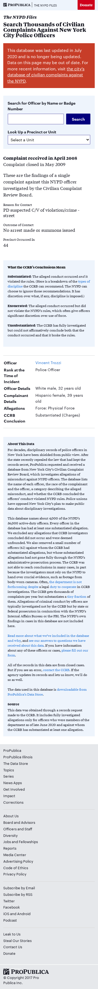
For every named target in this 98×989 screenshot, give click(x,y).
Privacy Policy (14, 873)
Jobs (7, 841)
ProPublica (12, 750)
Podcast (10, 920)
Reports (9, 848)
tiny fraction (76, 596)
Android (23, 913)
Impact (9, 795)
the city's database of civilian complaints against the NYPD (45, 75)
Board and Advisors (19, 822)
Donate (86, 5)
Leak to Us (11, 933)
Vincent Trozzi (48, 362)
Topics (8, 769)
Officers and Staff (17, 828)
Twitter (9, 900)
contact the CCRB (56, 669)
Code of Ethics (15, 867)
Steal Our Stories (17, 940)
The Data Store (15, 763)
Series (8, 776)
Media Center (14, 854)
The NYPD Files (45, 5)
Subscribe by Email (19, 887)
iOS (6, 913)
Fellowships (28, 841)
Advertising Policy (18, 861)
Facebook (11, 907)
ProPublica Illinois (17, 756)
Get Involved (14, 789)
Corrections (13, 802)
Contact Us (12, 946)
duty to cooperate (63, 586)
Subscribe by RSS (17, 894)
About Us (11, 815)
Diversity (10, 835)
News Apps (12, 782)
